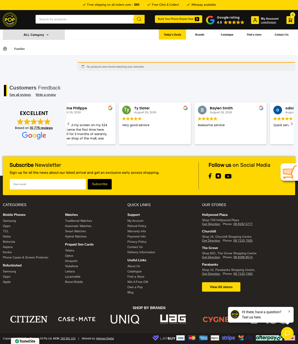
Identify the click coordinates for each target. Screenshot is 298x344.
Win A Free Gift (137, 282)
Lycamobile (72, 276)
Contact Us (282, 34)
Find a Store (135, 276)
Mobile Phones (14, 215)
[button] (225, 20)
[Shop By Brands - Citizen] (29, 319)
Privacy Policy (136, 241)
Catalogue (227, 34)
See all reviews (20, 94)
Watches (71, 215)
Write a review (46, 94)
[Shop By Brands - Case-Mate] (77, 319)
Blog (130, 292)
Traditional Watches (78, 220)
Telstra (69, 250)
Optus (69, 255)
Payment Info (136, 236)
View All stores (221, 287)
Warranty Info (136, 231)
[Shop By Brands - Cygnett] (221, 319)
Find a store (254, 34)
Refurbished (12, 265)
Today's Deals (172, 34)
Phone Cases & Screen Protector (25, 257)
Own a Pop (135, 287)
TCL (6, 231)
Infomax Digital (105, 338)
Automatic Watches (78, 226)
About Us (133, 266)
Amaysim (71, 261)
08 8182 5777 (243, 224)
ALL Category (34, 34)
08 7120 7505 (243, 240)
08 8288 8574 (243, 257)
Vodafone (71, 266)
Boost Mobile (74, 282)
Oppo (6, 226)
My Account (135, 220)
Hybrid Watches (76, 236)
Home (5, 48)
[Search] (139, 19)
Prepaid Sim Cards (79, 244)
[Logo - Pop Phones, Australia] (10, 20)
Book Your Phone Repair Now (176, 19)
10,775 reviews (41, 128)
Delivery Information (141, 252)
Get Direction (211, 224)
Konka (7, 252)
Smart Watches (75, 231)
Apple (7, 282)
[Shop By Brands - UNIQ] (125, 319)
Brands (199, 34)
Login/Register (268, 22)
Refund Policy (136, 226)
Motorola (9, 241)
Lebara (70, 271)
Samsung (9, 220)
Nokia (7, 236)
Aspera (8, 247)
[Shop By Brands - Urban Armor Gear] (173, 319)
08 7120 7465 (243, 273)
